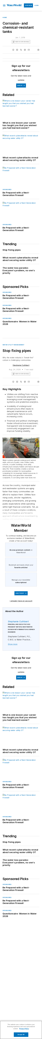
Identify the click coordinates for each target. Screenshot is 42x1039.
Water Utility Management (13, 345)
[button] (4, 5)
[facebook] (13, 50)
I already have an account (21, 601)
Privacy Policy (24, 1028)
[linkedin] (17, 50)
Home (5, 17)
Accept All (21, 1034)
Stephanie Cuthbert (21, 365)
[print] (38, 50)
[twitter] (21, 50)
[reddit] (25, 50)
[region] (21, 1030)
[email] (29, 50)
